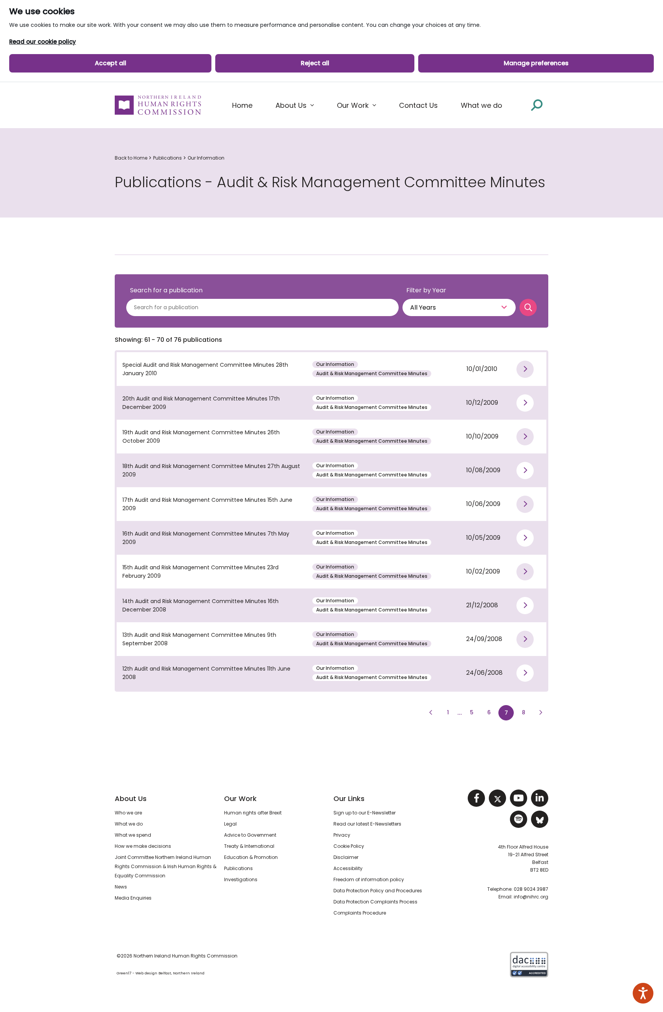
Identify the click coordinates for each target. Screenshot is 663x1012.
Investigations (240, 879)
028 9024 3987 (531, 889)
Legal (230, 824)
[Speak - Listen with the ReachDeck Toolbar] (643, 993)
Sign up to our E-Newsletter (364, 812)
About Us (131, 798)
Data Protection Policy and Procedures (377, 890)
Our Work (240, 798)
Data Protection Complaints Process (375, 901)
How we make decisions (143, 846)
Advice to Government (250, 835)
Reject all (315, 63)
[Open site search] (536, 105)
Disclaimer (345, 857)
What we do (129, 824)
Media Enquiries (133, 898)
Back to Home (131, 158)
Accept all (110, 63)
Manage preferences (536, 63)
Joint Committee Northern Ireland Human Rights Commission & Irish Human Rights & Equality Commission (165, 866)
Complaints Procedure (359, 913)
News (121, 886)
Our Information (206, 158)
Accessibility (348, 868)
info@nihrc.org (531, 896)
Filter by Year (426, 290)
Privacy (341, 835)
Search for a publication (166, 290)
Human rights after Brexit (253, 812)
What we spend (133, 835)
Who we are (128, 812)
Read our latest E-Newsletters (367, 824)
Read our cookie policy (42, 42)
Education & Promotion (251, 857)
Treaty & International (249, 846)
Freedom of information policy (368, 879)
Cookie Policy (348, 846)
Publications (167, 158)
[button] (294, 105)
